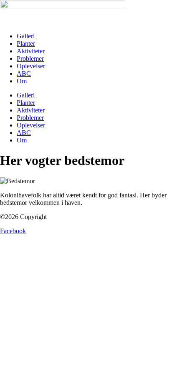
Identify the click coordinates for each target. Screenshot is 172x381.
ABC (24, 73)
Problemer (30, 58)
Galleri (26, 36)
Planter (26, 43)
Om (22, 81)
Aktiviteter (31, 51)
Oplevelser (31, 66)
